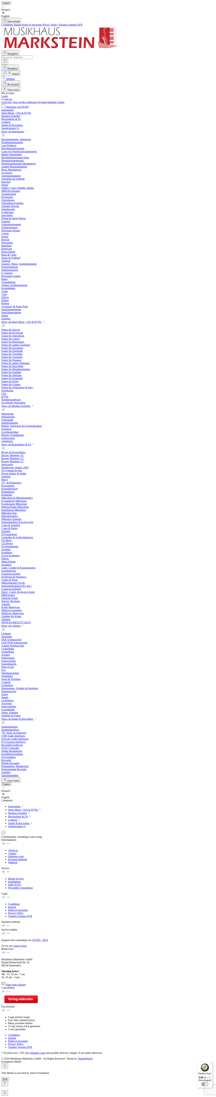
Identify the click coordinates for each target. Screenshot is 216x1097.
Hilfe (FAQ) (14, 884)
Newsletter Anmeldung (20, 887)
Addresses (31, 102)
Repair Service (16, 878)
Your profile (19, 102)
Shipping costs (16, 856)
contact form (19, 945)
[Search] (4, 62)
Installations (14, 881)
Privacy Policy (50, 24)
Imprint (17, 24)
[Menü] (211, 1064)
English (5, 16)
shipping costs (37, 1052)
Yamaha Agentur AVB (71, 24)
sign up (8, 99)
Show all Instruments (12, 131)
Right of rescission (32, 24)
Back (5, 1079)
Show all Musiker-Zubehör (16, 406)
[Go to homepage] (60, 48)
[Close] (4, 1066)
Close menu (13, 90)
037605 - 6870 (40, 940)
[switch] (204, 1084)
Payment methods (47, 102)
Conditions (7, 24)
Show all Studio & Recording (17, 719)
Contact (12, 853)
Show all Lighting (11, 625)
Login (4, 96)
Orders (60, 102)
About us (13, 850)
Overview (6, 102)
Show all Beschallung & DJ (16, 444)
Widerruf (13, 862)
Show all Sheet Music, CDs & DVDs (21, 322)
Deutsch (5, 9)
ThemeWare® (85, 1058)
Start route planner (16, 984)
